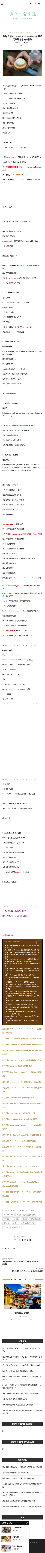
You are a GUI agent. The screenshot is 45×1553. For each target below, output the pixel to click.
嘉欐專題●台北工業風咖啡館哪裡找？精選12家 (18, 1501)
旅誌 (9, 32)
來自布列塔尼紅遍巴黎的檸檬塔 (26, 1215)
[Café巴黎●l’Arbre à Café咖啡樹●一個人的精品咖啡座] (6, 1530)
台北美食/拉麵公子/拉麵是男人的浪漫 (15, 1399)
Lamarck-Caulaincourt (27, 1211)
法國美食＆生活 (32, 32)
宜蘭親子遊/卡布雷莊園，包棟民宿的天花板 (17, 1371)
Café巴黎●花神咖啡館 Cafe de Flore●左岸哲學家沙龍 (22, 1022)
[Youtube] (35, 3)
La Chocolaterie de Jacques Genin (24, 578)
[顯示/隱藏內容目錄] (37, 942)
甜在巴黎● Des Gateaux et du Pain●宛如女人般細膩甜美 (22, 965)
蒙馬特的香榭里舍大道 (28, 1223)
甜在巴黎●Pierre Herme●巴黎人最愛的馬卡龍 (20, 993)
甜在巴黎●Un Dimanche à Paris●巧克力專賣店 (21, 984)
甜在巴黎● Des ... (18, 1546)
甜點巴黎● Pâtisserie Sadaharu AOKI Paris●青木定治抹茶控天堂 (22, 946)
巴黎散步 (6, 1219)
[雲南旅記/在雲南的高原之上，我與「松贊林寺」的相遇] (22, 1296)
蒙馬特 (15, 1223)
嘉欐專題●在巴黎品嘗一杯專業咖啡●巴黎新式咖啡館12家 (22, 1467)
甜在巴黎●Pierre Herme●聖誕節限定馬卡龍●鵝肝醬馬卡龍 (22, 978)
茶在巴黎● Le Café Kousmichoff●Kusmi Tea (20, 1005)
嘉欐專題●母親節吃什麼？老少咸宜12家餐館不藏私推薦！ (22, 1506)
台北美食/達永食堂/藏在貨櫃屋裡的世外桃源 (17, 1405)
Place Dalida (8, 1215)
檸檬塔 (25, 1219)
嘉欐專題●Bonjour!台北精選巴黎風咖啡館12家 (18, 1478)
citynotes (26, 43)
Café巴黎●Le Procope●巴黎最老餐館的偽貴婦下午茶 (22, 950)
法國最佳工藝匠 (35, 1219)
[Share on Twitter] (25, 1240)
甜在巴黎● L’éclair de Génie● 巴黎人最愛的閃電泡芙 (23, 991)
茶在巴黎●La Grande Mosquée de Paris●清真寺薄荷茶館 (22, 972)
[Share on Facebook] (22, 1240)
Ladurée (13, 332)
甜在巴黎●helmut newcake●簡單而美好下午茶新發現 (22, 968)
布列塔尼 (16, 1219)
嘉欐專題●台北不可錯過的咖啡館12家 (15, 1473)
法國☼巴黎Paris (19, 32)
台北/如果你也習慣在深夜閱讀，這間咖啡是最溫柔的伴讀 (22, 1393)
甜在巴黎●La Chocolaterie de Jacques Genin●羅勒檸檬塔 (22, 988)
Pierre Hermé (15, 175)
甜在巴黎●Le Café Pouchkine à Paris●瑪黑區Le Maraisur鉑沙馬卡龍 (21, 1013)
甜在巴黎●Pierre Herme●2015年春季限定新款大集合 (22, 959)
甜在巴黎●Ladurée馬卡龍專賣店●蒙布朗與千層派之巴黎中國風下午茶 (22, 1008)
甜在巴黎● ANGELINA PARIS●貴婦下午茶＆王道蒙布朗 (22, 997)
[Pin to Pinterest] (27, 1240)
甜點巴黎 (6, 1223)
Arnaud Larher (9, 1211)
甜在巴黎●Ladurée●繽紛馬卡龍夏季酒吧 (18, 961)
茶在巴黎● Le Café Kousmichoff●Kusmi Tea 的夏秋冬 (22, 1001)
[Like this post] (17, 1240)
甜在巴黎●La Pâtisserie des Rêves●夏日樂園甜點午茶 (22, 952)
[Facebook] (30, 3)
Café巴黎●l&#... (18, 1528)
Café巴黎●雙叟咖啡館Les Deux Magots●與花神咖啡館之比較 (22, 1017)
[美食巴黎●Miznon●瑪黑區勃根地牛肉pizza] (6, 1539)
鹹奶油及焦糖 (16, 1227)
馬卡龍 (6, 1227)
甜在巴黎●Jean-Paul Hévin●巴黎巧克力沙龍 (20, 982)
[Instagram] (32, 3)
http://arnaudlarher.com (11, 655)
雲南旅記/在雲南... (22, 1313)
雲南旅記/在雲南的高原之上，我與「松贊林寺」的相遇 (21, 1365)
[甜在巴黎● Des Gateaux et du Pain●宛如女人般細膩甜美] (6, 1548)
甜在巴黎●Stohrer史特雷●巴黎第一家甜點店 (20, 975)
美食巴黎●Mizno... (19, 1537)
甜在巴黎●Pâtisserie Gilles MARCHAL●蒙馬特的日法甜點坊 (22, 956)
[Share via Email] (30, 1240)
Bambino (18, 872)
